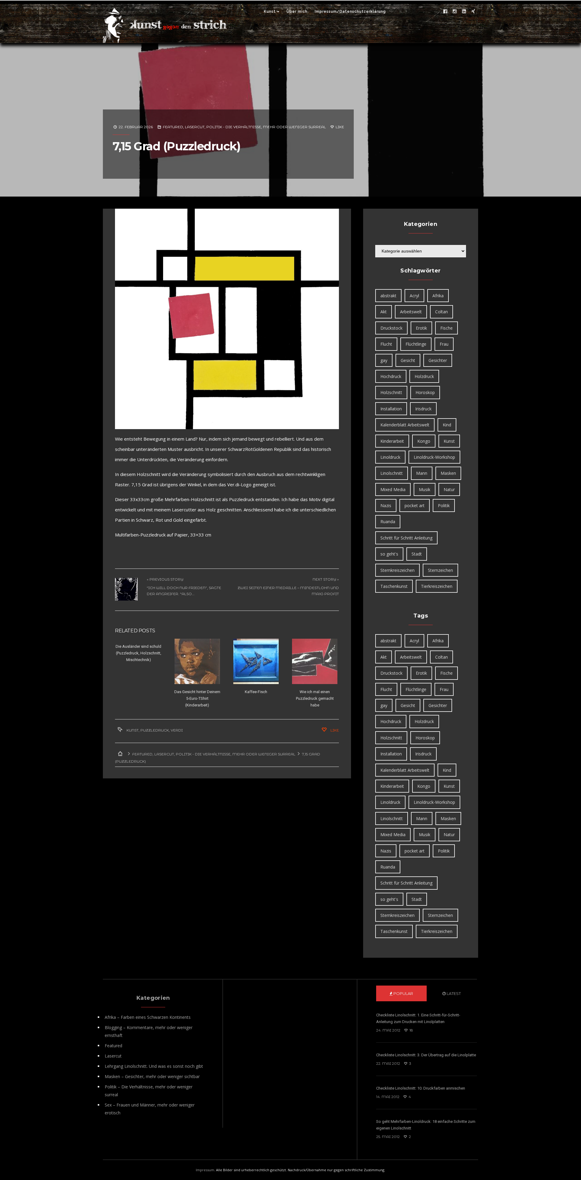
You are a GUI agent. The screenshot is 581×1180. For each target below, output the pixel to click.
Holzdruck (424, 376)
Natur (449, 489)
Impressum (205, 1170)
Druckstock (391, 328)
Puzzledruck (154, 730)
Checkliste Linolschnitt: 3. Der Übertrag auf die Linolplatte (426, 1055)
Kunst (270, 11)
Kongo (423, 441)
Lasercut (195, 127)
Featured (173, 127)
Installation (391, 409)
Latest (453, 993)
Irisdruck (423, 409)
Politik (444, 505)
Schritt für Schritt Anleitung (406, 538)
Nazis (385, 505)
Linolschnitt (391, 473)
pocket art (415, 505)
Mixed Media (392, 489)
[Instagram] (454, 11)
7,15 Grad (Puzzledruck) (176, 146)
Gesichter (437, 360)
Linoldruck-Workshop (434, 457)
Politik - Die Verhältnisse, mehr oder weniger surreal (266, 127)
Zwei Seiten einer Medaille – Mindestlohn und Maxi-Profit (288, 590)
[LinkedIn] (463, 11)
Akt (383, 312)
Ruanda (387, 521)
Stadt (417, 554)
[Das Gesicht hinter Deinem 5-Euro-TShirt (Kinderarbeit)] (197, 661)
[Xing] (473, 11)
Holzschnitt (391, 392)
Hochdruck (390, 376)
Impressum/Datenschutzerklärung (350, 11)
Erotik (421, 328)
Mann (421, 473)
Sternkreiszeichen (397, 570)
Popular (402, 993)
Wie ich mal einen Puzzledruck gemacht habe (315, 698)
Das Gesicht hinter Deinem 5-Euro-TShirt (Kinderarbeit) (197, 698)
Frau (444, 344)
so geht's (389, 554)
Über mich (297, 11)
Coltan (441, 312)
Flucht (386, 344)
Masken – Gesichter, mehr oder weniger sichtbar (152, 1076)
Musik (424, 489)
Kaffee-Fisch (256, 691)
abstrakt (388, 295)
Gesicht (408, 360)
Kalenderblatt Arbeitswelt (404, 425)
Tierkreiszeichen (436, 586)
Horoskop (425, 392)
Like (339, 127)
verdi (177, 730)
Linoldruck (390, 457)
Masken (448, 473)
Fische (446, 328)
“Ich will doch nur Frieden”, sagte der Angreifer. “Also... (184, 590)
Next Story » (326, 579)
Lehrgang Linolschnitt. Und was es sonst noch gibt (154, 1066)
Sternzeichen (440, 570)
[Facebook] (445, 11)
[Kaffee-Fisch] (255, 661)
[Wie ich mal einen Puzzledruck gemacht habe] (314, 661)
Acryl (414, 295)
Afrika (438, 295)
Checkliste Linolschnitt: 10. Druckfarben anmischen (420, 1088)
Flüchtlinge (415, 344)
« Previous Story (165, 579)
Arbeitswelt (411, 312)
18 (411, 1030)
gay (383, 360)
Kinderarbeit (392, 441)
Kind (447, 425)
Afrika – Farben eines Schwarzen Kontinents (148, 1017)
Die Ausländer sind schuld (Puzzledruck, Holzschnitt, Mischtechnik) (138, 653)
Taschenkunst (394, 586)
